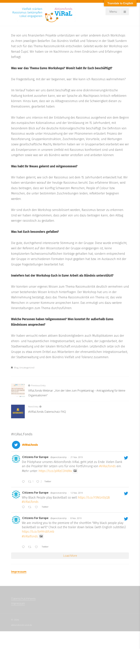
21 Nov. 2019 (77, 457)
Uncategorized (26, 367)
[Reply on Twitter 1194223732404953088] (24, 507)
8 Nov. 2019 (76, 518)
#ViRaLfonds (107, 466)
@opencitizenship (59, 457)
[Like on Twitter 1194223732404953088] (37, 507)
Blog (16, 367)
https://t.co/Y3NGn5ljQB (94, 497)
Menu (113, 11)
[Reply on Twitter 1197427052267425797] (24, 482)
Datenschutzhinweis (23, 598)
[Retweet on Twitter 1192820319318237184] (30, 547)
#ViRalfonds (30, 536)
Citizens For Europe (35, 457)
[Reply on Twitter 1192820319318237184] (24, 547)
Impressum (18, 572)
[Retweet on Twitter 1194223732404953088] (30, 507)
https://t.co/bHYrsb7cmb (38, 531)
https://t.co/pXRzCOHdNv (55, 471)
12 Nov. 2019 (77, 492)
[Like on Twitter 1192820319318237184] (37, 547)
